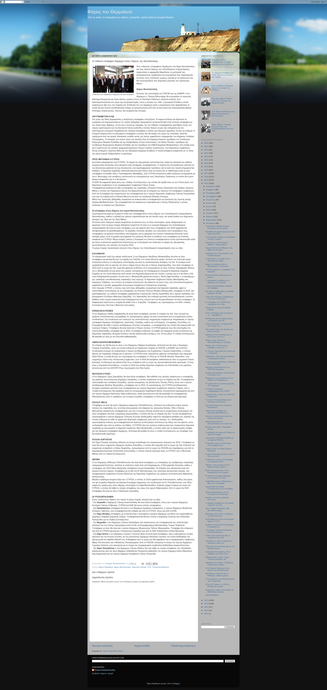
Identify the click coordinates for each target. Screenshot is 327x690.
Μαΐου (209, 210)
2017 (206, 173)
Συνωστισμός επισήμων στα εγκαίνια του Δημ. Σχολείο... (220, 238)
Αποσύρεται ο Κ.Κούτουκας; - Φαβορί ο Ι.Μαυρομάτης (217, 244)
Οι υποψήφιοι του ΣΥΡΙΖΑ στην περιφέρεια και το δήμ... (218, 303)
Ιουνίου (209, 206)
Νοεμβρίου (210, 190)
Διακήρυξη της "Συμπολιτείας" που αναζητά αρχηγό (219, 254)
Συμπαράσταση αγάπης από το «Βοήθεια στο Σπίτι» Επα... (218, 553)
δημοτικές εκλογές (139, 567)
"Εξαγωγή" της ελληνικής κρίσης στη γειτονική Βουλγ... (220, 547)
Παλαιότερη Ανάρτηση (183, 645)
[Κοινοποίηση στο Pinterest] (156, 563)
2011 (206, 607)
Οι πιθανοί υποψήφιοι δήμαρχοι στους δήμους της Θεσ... (218, 477)
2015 (206, 180)
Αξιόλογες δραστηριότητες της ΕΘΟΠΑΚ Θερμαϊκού (218, 368)
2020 (206, 163)
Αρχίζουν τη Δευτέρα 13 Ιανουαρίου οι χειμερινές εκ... (220, 526)
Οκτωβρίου (210, 193)
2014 (206, 183)
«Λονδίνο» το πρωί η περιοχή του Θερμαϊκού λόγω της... (219, 542)
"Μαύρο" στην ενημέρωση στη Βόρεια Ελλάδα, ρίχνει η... (218, 466)
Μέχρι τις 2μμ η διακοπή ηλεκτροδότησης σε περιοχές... (219, 341)
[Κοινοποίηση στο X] (151, 563)
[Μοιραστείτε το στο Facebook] (154, 563)
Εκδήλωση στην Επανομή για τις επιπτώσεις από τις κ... (219, 336)
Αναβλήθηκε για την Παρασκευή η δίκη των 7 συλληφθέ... (219, 482)
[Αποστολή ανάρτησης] (142, 563)
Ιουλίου (209, 203)
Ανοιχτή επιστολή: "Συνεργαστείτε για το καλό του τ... (219, 325)
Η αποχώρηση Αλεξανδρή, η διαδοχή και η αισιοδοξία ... (220, 363)
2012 (206, 604)
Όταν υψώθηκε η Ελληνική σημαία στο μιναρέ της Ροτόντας (222, 88)
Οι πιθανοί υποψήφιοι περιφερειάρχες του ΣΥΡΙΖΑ (218, 390)
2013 (206, 600)
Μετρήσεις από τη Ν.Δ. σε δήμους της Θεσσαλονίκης (219, 515)
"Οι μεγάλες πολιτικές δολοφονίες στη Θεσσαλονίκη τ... (219, 531)
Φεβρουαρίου (211, 220)
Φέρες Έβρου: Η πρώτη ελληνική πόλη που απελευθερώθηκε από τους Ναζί (222, 128)
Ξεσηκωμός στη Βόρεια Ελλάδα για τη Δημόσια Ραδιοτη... (219, 439)
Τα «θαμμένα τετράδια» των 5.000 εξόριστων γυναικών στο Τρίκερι (223, 75)
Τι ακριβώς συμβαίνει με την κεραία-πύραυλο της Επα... (220, 504)
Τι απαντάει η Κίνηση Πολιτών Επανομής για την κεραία (217, 227)
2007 (206, 614)
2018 (206, 170)
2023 (206, 153)
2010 (206, 610)
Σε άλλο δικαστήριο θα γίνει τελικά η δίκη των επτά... (220, 455)
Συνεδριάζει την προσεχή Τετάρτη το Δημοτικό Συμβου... (220, 433)
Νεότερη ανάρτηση (102, 645)
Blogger (177, 684)
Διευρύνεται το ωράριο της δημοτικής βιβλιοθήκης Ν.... (217, 412)
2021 (206, 160)
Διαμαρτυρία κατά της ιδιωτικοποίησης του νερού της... (220, 423)
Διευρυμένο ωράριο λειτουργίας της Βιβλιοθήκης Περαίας (220, 591)
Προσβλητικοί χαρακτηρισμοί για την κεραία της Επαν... (220, 233)
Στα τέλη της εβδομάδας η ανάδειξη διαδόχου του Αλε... (220, 292)
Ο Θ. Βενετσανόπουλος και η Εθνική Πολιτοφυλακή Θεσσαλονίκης (223, 114)
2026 (206, 143)
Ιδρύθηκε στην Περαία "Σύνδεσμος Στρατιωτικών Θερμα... (219, 564)
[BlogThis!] (149, 563)
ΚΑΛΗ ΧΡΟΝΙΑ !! (212, 595)
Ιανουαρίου (210, 223)
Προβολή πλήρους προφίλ (102, 673)
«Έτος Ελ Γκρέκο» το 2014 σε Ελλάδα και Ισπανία (218, 585)
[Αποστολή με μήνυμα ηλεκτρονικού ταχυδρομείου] (147, 563)
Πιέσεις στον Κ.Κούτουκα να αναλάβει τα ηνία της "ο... (217, 347)
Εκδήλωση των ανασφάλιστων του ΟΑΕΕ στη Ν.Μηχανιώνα (219, 379)
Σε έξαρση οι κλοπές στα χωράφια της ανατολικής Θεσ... (219, 461)
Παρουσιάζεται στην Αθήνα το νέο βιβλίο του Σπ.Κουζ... (219, 249)
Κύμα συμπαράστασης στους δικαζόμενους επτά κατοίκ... (217, 471)
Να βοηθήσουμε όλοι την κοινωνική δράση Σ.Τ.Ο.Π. (220, 520)
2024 (206, 150)
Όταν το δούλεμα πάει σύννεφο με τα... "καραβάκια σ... (219, 314)
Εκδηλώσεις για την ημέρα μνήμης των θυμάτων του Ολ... (219, 320)
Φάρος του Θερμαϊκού (109, 11)
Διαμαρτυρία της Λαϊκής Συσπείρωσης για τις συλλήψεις (219, 488)
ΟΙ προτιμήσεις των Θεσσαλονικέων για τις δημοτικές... (220, 580)
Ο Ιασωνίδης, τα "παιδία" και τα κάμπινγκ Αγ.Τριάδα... (218, 260)
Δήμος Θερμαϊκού (106, 567)
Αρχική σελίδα (142, 645)
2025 (206, 146)
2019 (206, 167)
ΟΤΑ (149, 567)
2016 (206, 177)
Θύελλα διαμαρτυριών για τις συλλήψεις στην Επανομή (217, 493)
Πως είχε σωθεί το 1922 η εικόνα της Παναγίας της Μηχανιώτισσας (222, 101)
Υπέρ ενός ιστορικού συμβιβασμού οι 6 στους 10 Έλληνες (219, 298)
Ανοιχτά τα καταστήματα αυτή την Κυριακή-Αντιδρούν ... (219, 417)
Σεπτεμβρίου (211, 196)
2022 (206, 156)
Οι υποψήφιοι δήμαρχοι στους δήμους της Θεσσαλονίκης (218, 569)
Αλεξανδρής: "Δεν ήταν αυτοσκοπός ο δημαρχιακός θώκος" (220, 357)
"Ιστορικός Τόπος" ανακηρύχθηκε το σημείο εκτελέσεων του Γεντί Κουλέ (223, 62)
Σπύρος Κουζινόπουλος (105, 670)
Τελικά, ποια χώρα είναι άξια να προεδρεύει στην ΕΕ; (218, 537)
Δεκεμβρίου (211, 186)
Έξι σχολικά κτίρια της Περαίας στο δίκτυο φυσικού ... (219, 330)
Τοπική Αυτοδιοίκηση (160, 567)
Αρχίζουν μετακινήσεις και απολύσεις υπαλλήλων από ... (220, 374)
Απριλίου (210, 213)
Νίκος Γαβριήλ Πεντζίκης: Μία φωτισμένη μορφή (217, 509)
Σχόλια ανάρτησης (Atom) (113, 651)
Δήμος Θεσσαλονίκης (122, 567)
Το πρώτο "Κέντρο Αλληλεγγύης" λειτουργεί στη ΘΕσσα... (219, 401)
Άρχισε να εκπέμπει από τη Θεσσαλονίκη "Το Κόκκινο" (217, 265)
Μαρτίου (209, 217)
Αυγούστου (211, 200)
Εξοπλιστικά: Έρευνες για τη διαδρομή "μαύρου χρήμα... (217, 574)
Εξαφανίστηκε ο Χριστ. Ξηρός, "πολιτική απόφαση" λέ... (218, 558)
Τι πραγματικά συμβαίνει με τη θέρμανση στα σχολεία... (218, 281)
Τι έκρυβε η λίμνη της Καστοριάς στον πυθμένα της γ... (218, 444)
